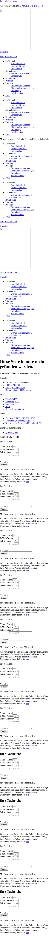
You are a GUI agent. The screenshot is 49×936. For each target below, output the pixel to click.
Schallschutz (16, 76)
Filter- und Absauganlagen (22, 88)
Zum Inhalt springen (8, 1)
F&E (7, 95)
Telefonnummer (7, 452)
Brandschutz (10, 78)
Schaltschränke (17, 93)
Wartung (9, 81)
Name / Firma (6, 446)
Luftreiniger (16, 90)
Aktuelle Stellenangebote (32, 6)
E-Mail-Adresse (7, 449)
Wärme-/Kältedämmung (21, 73)
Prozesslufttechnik (19, 66)
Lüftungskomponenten (20, 85)
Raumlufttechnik (18, 63)
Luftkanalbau (16, 68)
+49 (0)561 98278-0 (8, 56)
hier (27, 481)
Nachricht (4, 462)
